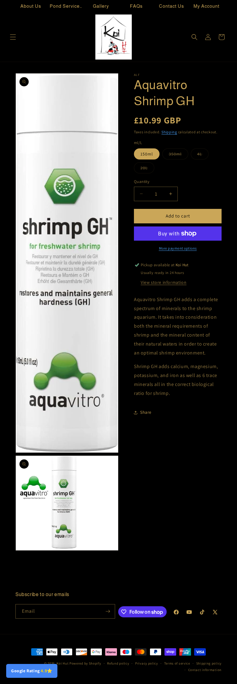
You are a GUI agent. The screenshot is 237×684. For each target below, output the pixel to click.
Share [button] (146, 412)
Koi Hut (62, 663)
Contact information (205, 670)
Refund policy (118, 663)
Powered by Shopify (85, 663)
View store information (163, 282)
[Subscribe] (108, 611)
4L (203, 155)
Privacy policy (146, 663)
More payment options (178, 248)
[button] (13, 37)
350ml (178, 155)
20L (147, 169)
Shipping (169, 132)
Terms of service (177, 663)
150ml (146, 154)
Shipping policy (209, 663)
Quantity (141, 181)
